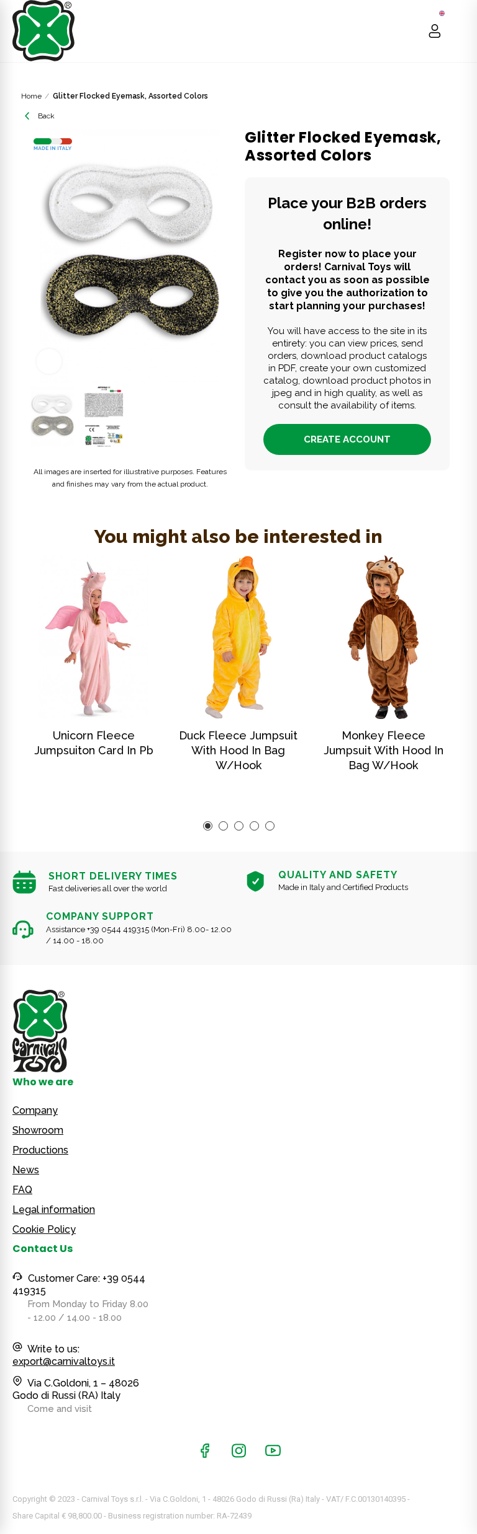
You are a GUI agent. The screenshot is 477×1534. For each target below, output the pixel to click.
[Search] (411, 31)
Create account (347, 439)
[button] (39, 255)
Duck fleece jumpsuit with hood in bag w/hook (238, 750)
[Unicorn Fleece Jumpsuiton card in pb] (93, 637)
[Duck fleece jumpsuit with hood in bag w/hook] (238, 637)
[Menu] (459, 31)
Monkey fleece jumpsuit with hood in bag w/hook (383, 750)
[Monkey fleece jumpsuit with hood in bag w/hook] (383, 637)
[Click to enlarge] (49, 361)
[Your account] (434, 31)
